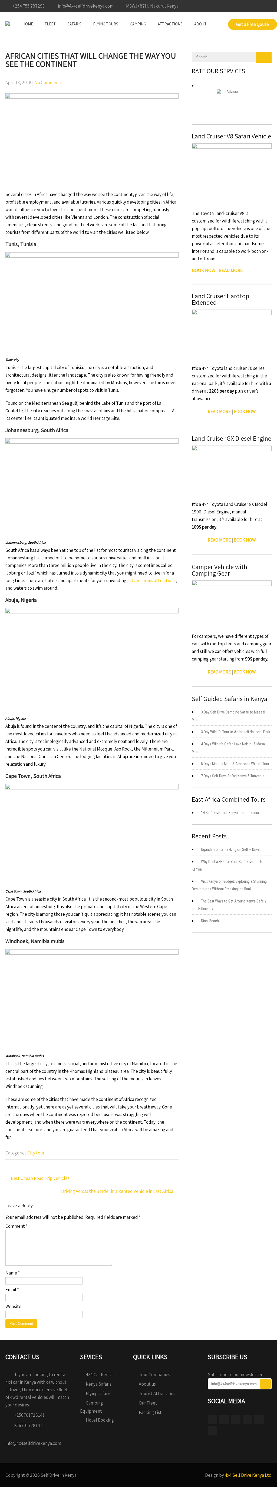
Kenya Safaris (98, 1384)
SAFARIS (74, 23)
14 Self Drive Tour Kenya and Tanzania (230, 813)
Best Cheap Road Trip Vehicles (37, 1178)
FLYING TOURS (105, 23)
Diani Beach (210, 921)
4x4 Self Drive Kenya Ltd (248, 1475)
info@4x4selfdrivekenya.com (33, 1443)
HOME (27, 23)
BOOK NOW (245, 411)
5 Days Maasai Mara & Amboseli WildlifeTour (235, 764)
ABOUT (200, 23)
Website (13, 1306)
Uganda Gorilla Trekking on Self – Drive (230, 849)
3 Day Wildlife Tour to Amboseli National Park (235, 732)
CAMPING (138, 23)
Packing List (150, 1412)
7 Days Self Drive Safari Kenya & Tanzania (232, 776)
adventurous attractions (152, 580)
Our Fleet (148, 1403)
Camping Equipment (91, 1407)
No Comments (48, 82)
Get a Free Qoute (252, 24)
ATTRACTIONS (170, 23)
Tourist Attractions (157, 1393)
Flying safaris (98, 1393)
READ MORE (219, 411)
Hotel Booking (100, 1420)
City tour (35, 1153)
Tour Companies (154, 1375)
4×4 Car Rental (100, 1375)
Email (12, 1290)
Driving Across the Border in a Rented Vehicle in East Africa (120, 1191)
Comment (16, 1226)
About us (147, 1384)
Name (12, 1273)
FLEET (50, 23)
